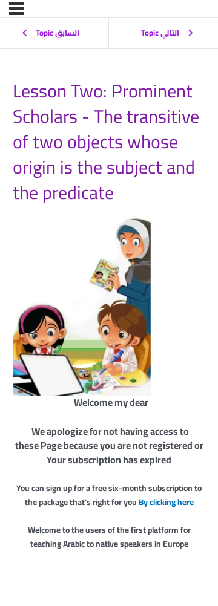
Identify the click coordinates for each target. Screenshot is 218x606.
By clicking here (166, 502)
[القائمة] (16, 8)
